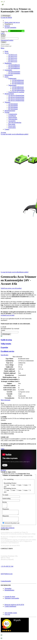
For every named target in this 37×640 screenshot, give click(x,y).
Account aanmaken (10, 27)
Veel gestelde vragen (11, 613)
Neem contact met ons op (12, 22)
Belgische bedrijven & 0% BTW (14, 604)
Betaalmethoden (9, 590)
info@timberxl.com (6, 574)
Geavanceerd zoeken (7, 40)
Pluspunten (5, 509)
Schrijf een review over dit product (11, 288)
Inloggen (7, 26)
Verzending (8, 588)
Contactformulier (6, 581)
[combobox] (9, 38)
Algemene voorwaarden (12, 598)
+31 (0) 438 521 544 (7, 566)
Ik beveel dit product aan (12, 523)
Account (3, 132)
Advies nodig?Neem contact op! (6, 45)
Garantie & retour (10, 596)
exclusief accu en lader (7, 315)
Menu (2, 48)
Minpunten (5, 516)
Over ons (7, 614)
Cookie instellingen (10, 606)
